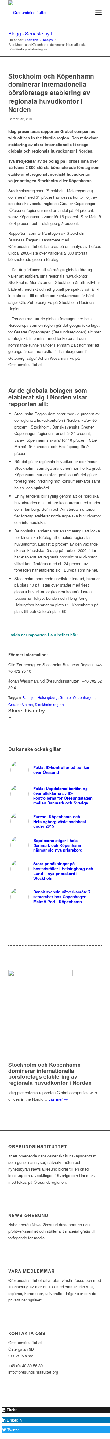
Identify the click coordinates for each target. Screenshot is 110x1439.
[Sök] (85, 12)
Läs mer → (58, 1099)
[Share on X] (15, 717)
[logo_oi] (45, 12)
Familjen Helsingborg (40, 697)
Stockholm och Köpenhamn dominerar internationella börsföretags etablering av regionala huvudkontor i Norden (50, 1074)
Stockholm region (49, 704)
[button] (9, 1410)
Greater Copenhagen (77, 697)
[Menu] (98, 12)
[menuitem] (85, 12)
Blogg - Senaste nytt (30, 33)
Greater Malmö (20, 704)
